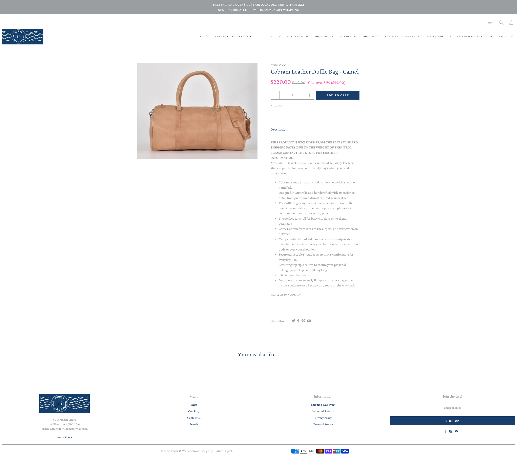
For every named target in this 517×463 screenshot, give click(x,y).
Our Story (194, 411)
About (504, 36)
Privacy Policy (323, 417)
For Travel (296, 36)
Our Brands (435, 36)
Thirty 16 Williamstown (185, 450)
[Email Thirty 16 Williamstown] (456, 431)
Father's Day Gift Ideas (233, 36)
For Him (369, 36)
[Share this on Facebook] (298, 320)
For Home (322, 36)
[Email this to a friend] (309, 320)
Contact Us (194, 417)
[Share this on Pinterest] (303, 320)
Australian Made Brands (469, 36)
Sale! (201, 36)
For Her (346, 36)
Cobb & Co (278, 65)
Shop (194, 404)
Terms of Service (323, 424)
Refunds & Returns (323, 411)
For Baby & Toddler (400, 36)
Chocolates (267, 36)
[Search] (501, 22)
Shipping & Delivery (323, 404)
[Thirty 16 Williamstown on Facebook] (446, 431)
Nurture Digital (222, 450)
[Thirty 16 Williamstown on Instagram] (450, 431)
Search (194, 424)
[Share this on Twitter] (293, 320)
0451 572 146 (64, 437)
